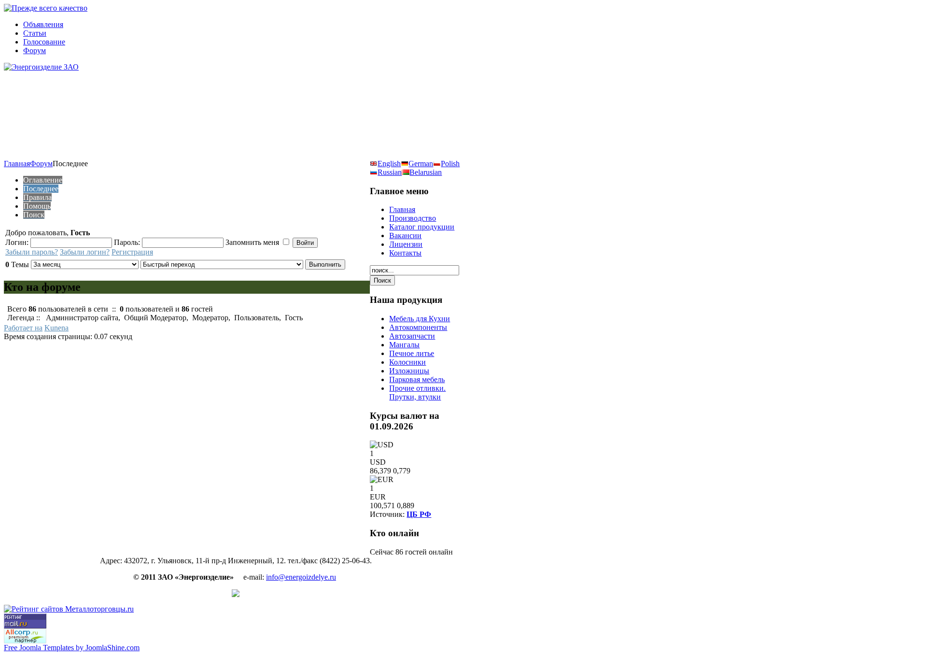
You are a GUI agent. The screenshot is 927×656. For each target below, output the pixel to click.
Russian (390, 172)
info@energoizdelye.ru (301, 577)
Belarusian (425, 172)
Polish (450, 163)
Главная (17, 163)
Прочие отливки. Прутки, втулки (417, 392)
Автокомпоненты (418, 327)
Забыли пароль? (31, 252)
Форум (41, 163)
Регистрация (132, 252)
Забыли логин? (85, 252)
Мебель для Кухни (419, 318)
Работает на (23, 328)
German (420, 163)
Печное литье (411, 353)
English (389, 163)
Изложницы (409, 371)
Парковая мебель (417, 379)
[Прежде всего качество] (45, 8)
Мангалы (404, 345)
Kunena (56, 328)
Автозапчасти (412, 336)
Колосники (407, 362)
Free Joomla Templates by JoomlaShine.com (72, 647)
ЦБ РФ (419, 514)
